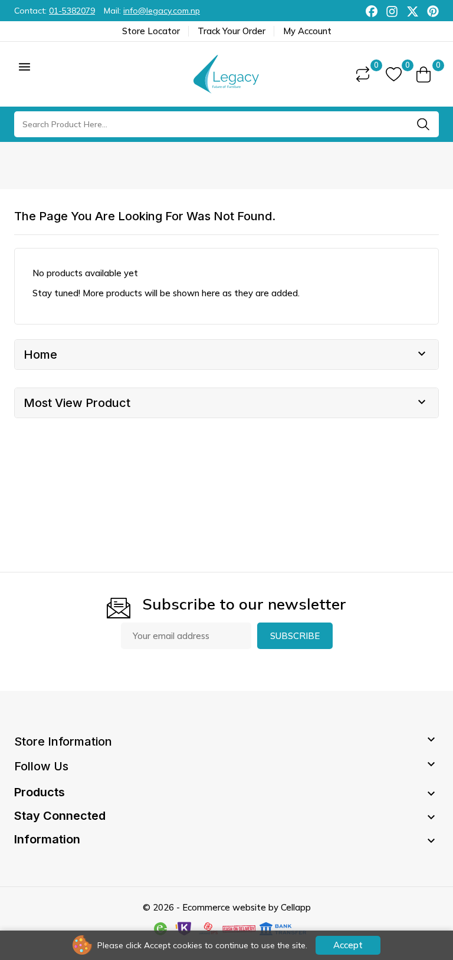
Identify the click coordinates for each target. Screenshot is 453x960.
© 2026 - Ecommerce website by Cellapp (227, 907)
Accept (348, 945)
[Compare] (362, 74)
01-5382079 (72, 10)
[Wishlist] (394, 74)
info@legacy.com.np (161, 10)
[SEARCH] (423, 124)
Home (40, 354)
